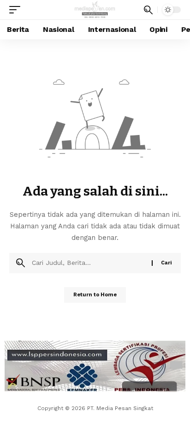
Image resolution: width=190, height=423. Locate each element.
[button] (17, 9)
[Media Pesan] (95, 9)
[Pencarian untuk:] (88, 263)
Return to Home (95, 295)
